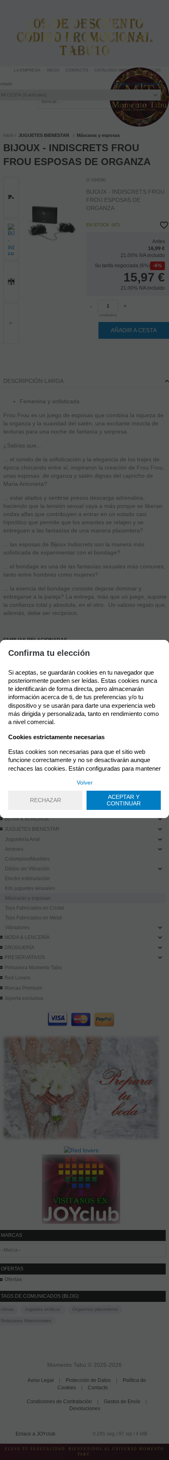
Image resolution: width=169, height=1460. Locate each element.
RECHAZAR (45, 800)
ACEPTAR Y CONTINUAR (124, 800)
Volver (85, 782)
